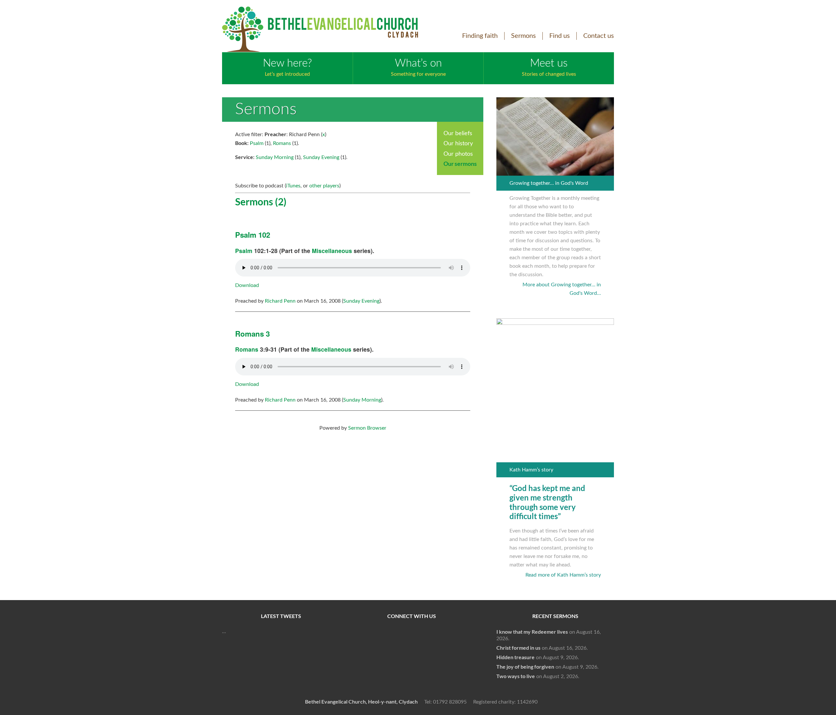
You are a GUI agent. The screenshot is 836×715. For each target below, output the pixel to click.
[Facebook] (363, 637)
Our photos (458, 154)
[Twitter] (386, 637)
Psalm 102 (252, 235)
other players (324, 185)
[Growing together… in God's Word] (555, 171)
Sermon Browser (367, 428)
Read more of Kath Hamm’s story (563, 575)
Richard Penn (280, 301)
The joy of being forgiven (525, 667)
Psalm (257, 143)
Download (247, 285)
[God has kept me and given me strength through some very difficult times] (555, 323)
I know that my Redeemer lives (532, 632)
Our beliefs (457, 133)
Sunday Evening (321, 157)
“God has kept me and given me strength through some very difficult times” (547, 502)
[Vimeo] (410, 637)
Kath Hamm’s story (531, 469)
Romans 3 (252, 333)
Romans (282, 143)
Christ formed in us (518, 648)
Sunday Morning (275, 157)
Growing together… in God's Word (548, 183)
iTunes (293, 185)
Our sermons (460, 163)
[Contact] (457, 637)
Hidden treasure (515, 657)
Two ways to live (515, 676)
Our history (458, 144)
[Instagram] (433, 637)
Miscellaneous (332, 250)
